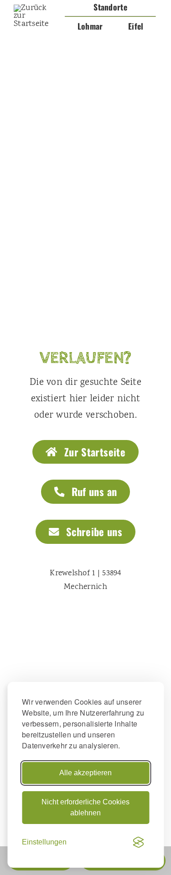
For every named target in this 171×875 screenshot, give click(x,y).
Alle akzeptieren (85, 773)
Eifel (135, 26)
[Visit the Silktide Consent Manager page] (138, 842)
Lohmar (90, 26)
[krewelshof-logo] (36, 8)
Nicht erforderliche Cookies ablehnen (85, 807)
